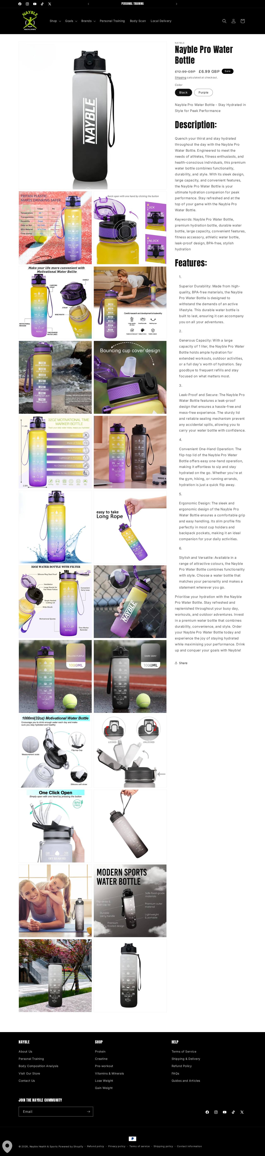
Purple (203, 92)
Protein (100, 1051)
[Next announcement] (176, 4)
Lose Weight (104, 1080)
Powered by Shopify (71, 1146)
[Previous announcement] (88, 4)
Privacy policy (116, 1146)
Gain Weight (104, 1088)
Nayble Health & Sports (44, 1146)
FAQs (175, 1073)
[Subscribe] (88, 1111)
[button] (55, 21)
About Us (25, 1051)
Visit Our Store (29, 1073)
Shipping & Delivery (186, 1058)
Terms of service (139, 1146)
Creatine (101, 1058)
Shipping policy (163, 1146)
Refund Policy (182, 1066)
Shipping (180, 77)
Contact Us (27, 1080)
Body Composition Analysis (38, 1066)
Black (183, 92)
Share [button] (183, 663)
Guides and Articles (186, 1080)
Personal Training (31, 1058)
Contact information (189, 1146)
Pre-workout (104, 1066)
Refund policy (95, 1146)
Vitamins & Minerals (109, 1073)
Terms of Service (184, 1051)
